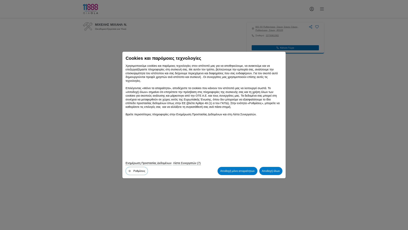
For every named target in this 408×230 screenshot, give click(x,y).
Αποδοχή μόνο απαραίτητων (237, 170)
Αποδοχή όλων (271, 170)
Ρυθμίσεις (139, 170)
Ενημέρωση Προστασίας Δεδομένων (148, 163)
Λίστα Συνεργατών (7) (187, 163)
